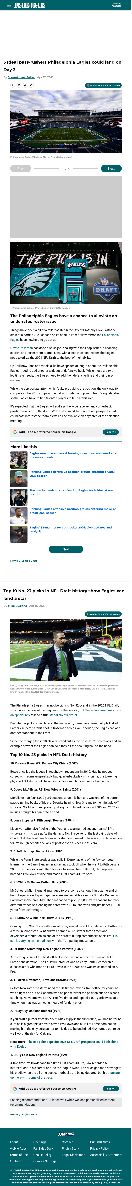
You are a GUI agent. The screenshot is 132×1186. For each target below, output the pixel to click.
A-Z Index (16, 1161)
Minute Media (25, 1170)
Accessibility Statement (106, 1155)
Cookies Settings (44, 1161)
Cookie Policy (42, 1155)
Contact (67, 1142)
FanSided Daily (43, 1148)
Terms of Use (19, 1155)
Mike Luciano (17, 606)
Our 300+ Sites (100, 1142)
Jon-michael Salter (21, 77)
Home (14, 560)
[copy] (31, 85)
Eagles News (29, 1114)
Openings (39, 1142)
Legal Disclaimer (73, 1155)
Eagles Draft (29, 560)
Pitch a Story (70, 1148)
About (14, 1142)
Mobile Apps (18, 1148)
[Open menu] (9, 5)
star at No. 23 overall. (63, 715)
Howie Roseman (21, 348)
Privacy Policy (99, 1148)
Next (111, 168)
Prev (21, 168)
